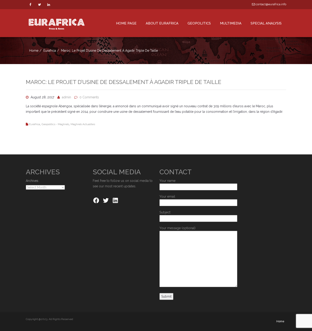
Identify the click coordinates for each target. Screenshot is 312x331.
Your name (167, 181)
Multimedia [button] (230, 23)
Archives (32, 181)
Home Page (126, 23)
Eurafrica (49, 50)
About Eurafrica (162, 23)
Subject (164, 212)
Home (33, 50)
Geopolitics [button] (199, 23)
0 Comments (89, 97)
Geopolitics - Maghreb (55, 124)
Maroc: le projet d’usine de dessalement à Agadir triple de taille (123, 82)
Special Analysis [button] (266, 23)
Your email (167, 196)
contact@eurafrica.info (270, 4)
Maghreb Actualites (83, 124)
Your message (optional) (177, 228)
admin (66, 97)
